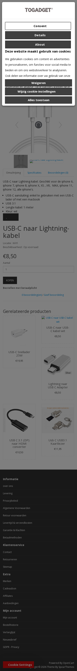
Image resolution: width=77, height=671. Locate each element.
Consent (40, 26)
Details (40, 35)
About (39, 44)
